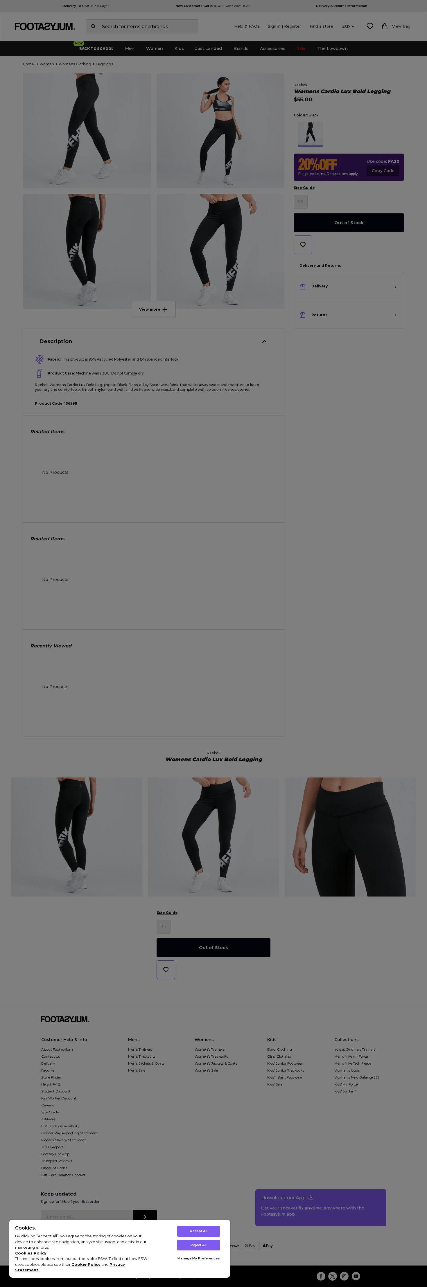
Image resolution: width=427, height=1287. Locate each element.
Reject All (199, 1245)
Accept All (198, 1231)
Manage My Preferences (198, 1258)
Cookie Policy (86, 1264)
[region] (119, 1248)
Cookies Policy (30, 1253)
